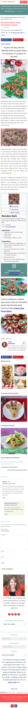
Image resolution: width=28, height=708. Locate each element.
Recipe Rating (4, 529)
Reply (4, 497)
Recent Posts (8, 338)
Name (2, 551)
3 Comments (6, 27)
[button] (23, 2)
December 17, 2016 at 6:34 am (8, 483)
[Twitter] (25, 343)
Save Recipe (14, 209)
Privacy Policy (12, 682)
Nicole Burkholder (11, 226)
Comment (3, 534)
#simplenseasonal (14, 274)
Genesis (20, 699)
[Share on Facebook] (15, 705)
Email (2, 557)
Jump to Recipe (6, 44)
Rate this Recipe (14, 212)
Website (3, 562)
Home (2, 17)
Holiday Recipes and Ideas (11, 17)
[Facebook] (23, 343)
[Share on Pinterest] (12, 705)
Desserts (16, 462)
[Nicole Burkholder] (4, 348)
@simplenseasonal (14, 272)
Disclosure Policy (17, 32)
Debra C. (4, 481)
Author (3, 338)
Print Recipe (14, 206)
